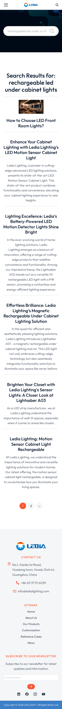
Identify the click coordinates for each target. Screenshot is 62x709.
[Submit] (31, 686)
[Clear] (45, 31)
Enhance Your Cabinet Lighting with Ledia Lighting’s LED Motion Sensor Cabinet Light (31, 149)
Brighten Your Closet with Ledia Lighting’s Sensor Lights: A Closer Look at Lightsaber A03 (31, 392)
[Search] (52, 31)
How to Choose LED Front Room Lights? (31, 123)
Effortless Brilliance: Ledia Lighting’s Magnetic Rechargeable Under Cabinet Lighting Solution (31, 313)
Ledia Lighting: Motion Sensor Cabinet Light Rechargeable (31, 444)
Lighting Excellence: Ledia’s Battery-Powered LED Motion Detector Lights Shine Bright (31, 224)
